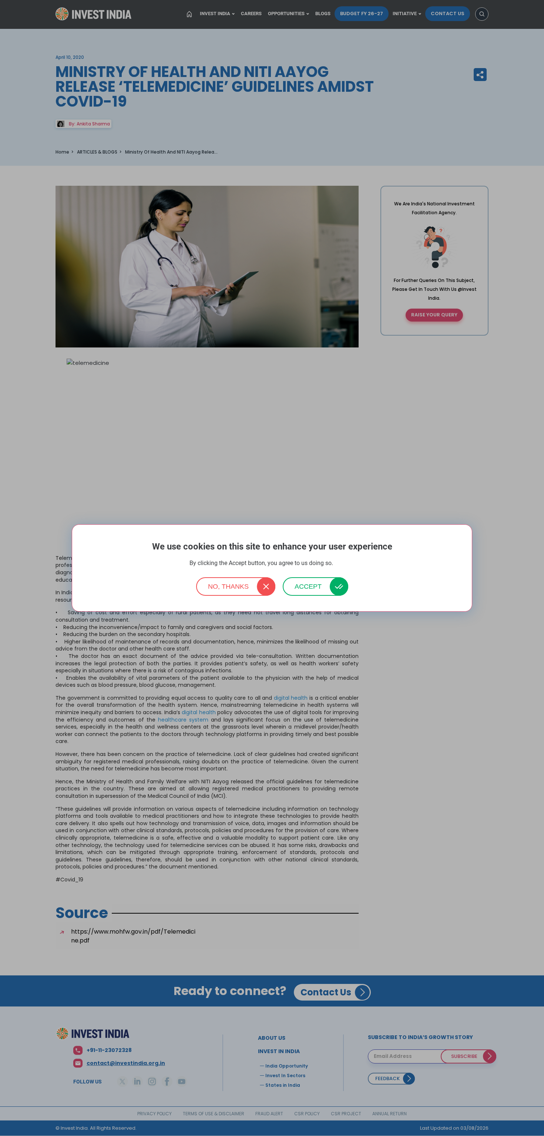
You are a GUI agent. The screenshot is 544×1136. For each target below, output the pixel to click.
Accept (308, 586)
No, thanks (228, 586)
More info (345, 563)
